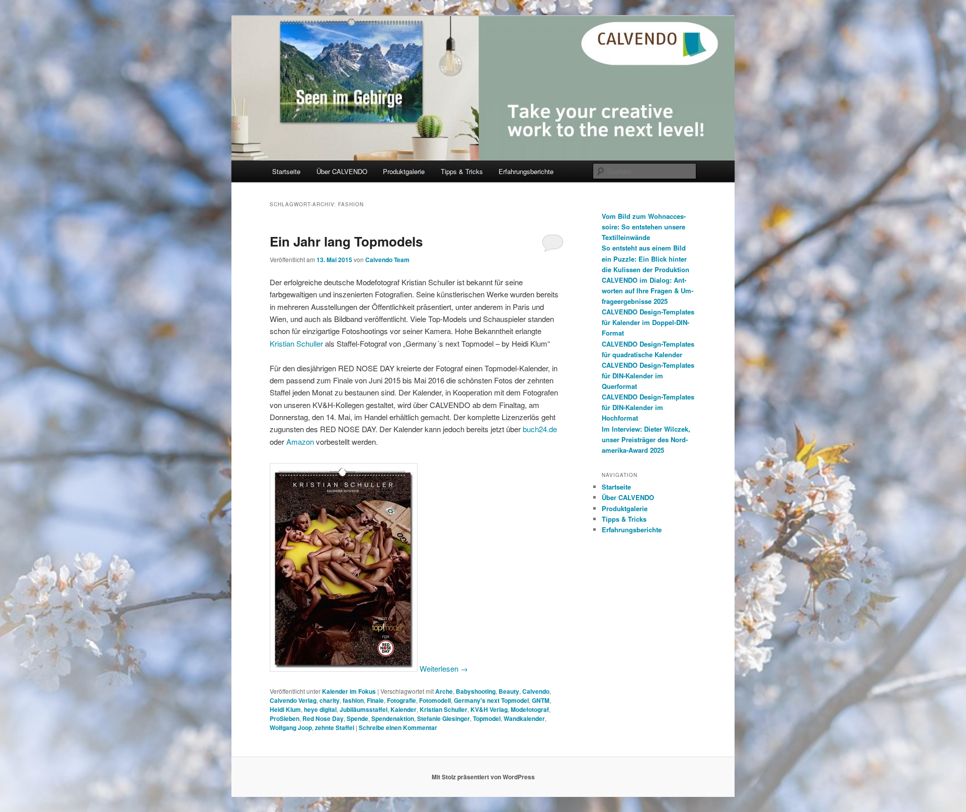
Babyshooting (476, 691)
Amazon (300, 441)
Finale (375, 700)
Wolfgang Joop (291, 727)
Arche (444, 691)
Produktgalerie (404, 171)
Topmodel (487, 718)
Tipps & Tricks (462, 171)
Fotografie (401, 700)
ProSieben (284, 718)
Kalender (403, 709)
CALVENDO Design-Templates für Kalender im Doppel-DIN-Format (648, 322)
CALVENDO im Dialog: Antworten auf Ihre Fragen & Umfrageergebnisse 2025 (647, 290)
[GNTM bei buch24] (344, 668)
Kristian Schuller (296, 343)
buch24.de (540, 429)
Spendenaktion (392, 718)
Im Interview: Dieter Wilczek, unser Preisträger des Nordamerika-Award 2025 (646, 439)
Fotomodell (435, 700)
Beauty (509, 691)
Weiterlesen (444, 668)
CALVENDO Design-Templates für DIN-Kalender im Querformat (648, 375)
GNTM (540, 700)
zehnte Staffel (334, 727)
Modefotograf (530, 709)
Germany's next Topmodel (491, 700)
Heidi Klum (285, 709)
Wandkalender (524, 718)
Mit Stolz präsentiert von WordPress (483, 776)
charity (329, 700)
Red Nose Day (323, 718)
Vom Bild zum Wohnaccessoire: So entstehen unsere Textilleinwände (644, 226)
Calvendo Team (387, 259)
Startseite (286, 171)
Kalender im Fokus (349, 691)
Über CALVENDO (341, 171)
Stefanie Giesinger (443, 718)
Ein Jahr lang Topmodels (346, 241)
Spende (357, 718)
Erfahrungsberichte (526, 171)
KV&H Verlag (489, 709)
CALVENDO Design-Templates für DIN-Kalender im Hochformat (648, 407)
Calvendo (535, 691)
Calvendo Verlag (293, 700)
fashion (353, 700)
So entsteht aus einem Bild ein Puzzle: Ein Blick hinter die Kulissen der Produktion (645, 258)
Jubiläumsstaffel (363, 709)
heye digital (320, 709)
